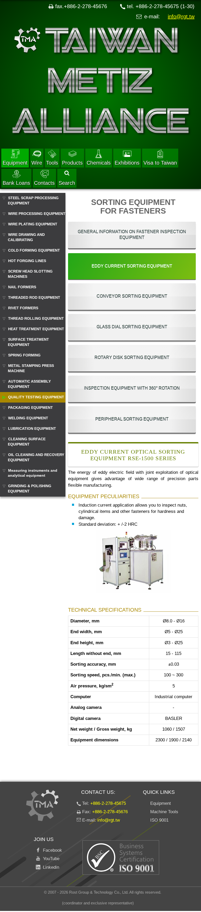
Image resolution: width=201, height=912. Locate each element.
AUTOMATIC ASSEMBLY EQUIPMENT (29, 384)
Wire (36, 163)
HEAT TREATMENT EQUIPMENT (36, 329)
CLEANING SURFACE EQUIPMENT (27, 441)
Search (67, 183)
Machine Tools (164, 811)
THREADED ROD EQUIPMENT (34, 297)
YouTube (49, 858)
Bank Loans (16, 183)
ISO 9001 (159, 820)
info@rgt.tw (181, 16)
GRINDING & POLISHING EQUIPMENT (29, 488)
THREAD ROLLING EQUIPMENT (36, 318)
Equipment (15, 163)
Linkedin (49, 867)
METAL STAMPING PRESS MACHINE (31, 368)
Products (72, 163)
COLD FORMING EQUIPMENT (34, 250)
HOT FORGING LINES (27, 261)
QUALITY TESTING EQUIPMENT (36, 397)
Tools (52, 163)
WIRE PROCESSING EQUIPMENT (36, 213)
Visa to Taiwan (160, 163)
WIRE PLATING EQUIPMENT (32, 224)
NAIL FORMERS (22, 287)
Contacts (44, 183)
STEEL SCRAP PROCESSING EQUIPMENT (33, 200)
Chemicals (99, 163)
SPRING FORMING (24, 355)
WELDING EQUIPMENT (28, 418)
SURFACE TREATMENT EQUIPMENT (28, 342)
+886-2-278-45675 (108, 803)
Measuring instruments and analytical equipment (32, 473)
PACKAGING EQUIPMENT (30, 407)
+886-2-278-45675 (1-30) (165, 6)
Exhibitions (127, 163)
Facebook (51, 850)
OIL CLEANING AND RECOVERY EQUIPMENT (36, 457)
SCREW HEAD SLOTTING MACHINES (30, 274)
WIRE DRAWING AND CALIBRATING (26, 237)
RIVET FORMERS (23, 308)
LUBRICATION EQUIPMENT (32, 428)
